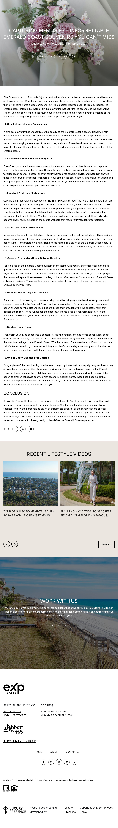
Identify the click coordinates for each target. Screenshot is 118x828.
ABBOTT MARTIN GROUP (19, 741)
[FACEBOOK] (43, 762)
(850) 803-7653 (12, 711)
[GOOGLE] (74, 762)
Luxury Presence (70, 809)
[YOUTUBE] (67, 762)
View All (106, 544)
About (53, 752)
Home (39, 752)
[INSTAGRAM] (51, 762)
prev (6, 544)
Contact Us (72, 752)
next (14, 544)
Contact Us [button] (59, 625)
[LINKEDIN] (59, 762)
